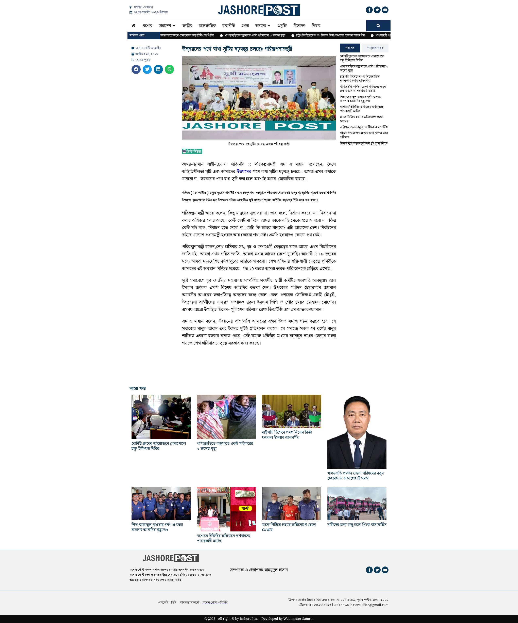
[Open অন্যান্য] (269, 26)
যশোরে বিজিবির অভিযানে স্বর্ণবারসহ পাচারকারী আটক (361, 109)
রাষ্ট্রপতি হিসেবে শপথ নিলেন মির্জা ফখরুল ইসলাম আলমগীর (360, 78)
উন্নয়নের (244, 171)
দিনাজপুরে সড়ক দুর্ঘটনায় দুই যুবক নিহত (363, 143)
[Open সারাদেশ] (174, 26)
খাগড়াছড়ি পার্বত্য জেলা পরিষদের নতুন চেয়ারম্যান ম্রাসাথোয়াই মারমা (363, 88)
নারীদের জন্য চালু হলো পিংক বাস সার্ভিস (364, 127)
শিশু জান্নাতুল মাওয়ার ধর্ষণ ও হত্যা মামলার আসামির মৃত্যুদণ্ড (360, 98)
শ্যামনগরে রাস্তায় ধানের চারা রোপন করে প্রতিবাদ (364, 135)
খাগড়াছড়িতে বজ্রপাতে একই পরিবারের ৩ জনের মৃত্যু (364, 68)
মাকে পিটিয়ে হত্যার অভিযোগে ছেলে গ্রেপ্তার (361, 119)
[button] (136, 69)
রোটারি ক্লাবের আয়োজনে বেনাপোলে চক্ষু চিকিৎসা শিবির (362, 58)
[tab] (350, 48)
